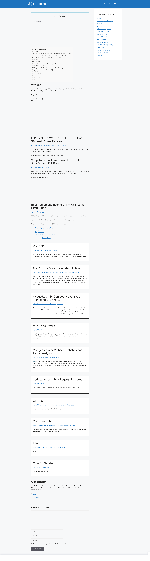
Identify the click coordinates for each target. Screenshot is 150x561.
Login (34, 494)
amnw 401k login (102, 37)
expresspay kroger (102, 34)
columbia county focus (104, 29)
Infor (35, 76)
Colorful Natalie (38, 78)
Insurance (38, 230)
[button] (120, 4)
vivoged (35, 51)
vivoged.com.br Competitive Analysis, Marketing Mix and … (50, 64)
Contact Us (103, 4)
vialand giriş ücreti (102, 47)
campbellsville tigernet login (105, 45)
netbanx (99, 23)
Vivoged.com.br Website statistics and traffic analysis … (49, 68)
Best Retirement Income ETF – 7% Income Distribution (48, 58)
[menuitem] (62, 127)
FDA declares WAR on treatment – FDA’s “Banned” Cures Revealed (52, 53)
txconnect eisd (101, 18)
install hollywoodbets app (105, 21)
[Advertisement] (60, 36)
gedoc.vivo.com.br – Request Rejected (45, 70)
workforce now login (103, 42)
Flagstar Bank (39, 232)
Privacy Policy (46, 238)
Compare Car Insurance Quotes (45, 234)
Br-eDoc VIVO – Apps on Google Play (43, 62)
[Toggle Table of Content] (69, 49)
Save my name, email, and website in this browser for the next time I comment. (58, 544)
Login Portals (93, 4)
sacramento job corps (103, 50)
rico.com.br (36, 497)
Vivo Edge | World (38, 66)
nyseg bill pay (36, 495)
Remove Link (112, 4)
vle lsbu (99, 55)
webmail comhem (102, 53)
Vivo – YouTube (38, 74)
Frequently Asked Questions (44, 228)
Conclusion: (37, 80)
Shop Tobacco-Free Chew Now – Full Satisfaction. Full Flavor (50, 56)
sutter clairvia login (103, 31)
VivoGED (35, 60)
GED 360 (36, 72)
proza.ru (99, 26)
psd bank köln (101, 39)
